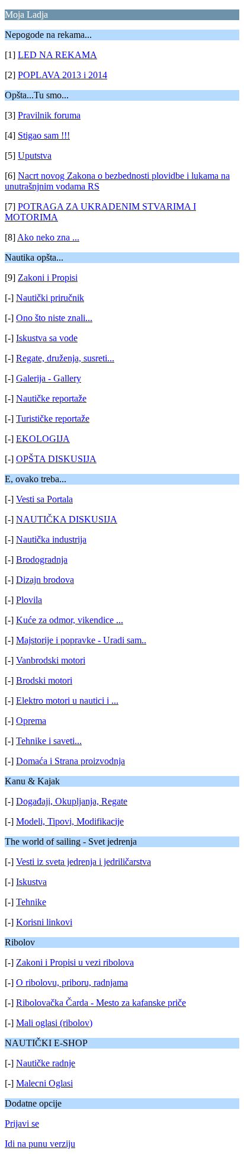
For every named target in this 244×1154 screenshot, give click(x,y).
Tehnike (31, 902)
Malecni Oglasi (44, 1083)
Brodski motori (44, 680)
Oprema (31, 721)
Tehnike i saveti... (49, 741)
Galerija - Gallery (48, 378)
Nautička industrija (51, 539)
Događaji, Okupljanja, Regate (71, 801)
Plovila (29, 600)
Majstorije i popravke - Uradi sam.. (81, 640)
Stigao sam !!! (44, 135)
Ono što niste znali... (54, 318)
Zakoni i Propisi (48, 278)
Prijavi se (22, 1123)
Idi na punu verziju (40, 1144)
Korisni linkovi (44, 922)
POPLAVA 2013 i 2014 (62, 75)
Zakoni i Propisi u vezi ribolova (75, 962)
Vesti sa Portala (44, 499)
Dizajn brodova (45, 580)
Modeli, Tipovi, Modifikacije (70, 821)
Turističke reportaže (52, 418)
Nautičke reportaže (51, 398)
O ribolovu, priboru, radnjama (72, 982)
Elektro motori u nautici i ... (67, 700)
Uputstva (35, 155)
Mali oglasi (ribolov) (54, 1023)
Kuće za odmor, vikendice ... (69, 620)
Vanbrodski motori (50, 660)
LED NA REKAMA (57, 55)
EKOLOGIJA (43, 439)
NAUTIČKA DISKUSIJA (66, 519)
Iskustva (31, 882)
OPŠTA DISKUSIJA (56, 459)
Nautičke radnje (45, 1063)
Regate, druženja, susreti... (65, 358)
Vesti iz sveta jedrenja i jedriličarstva (83, 862)
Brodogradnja (42, 559)
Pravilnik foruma (49, 115)
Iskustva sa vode (47, 338)
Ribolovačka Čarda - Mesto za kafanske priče (101, 1003)
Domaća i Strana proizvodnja (70, 761)
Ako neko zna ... (48, 237)
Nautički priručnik (50, 298)
